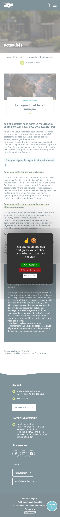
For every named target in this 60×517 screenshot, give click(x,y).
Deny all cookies (30, 270)
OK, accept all (31, 265)
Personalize (30, 275)
